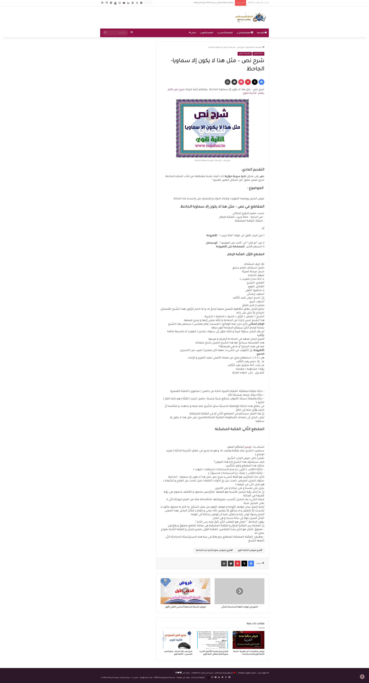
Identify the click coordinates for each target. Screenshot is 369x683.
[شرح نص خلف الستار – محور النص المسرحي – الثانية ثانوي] (176, 640)
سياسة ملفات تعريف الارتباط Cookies (115, 678)
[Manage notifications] (362, 676)
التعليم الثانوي (207, 33)
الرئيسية (260, 33)
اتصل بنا (135, 678)
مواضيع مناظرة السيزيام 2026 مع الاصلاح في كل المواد (212, 3)
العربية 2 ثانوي (244, 54)
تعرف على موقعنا (183, 678)
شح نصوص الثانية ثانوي (249, 550)
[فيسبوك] (180, 673)
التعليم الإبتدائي (244, 33)
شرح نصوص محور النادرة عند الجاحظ (213, 550)
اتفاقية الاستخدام (198, 678)
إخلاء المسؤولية (146, 678)
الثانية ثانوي (250, 47)
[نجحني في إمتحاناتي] (251, 17)
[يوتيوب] (178, 673)
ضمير (248, 447)
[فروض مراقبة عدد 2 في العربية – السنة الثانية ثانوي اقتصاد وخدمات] (248, 640)
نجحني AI (192, 33)
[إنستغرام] (176, 673)
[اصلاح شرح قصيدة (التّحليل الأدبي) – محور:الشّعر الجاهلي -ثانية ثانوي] (212, 640)
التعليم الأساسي (226, 33)
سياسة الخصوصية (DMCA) (164, 678)
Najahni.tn (196, 673)
